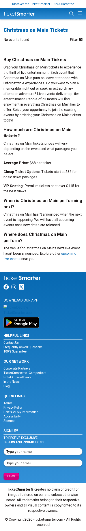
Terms (8, 403)
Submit (11, 476)
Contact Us (11, 342)
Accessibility (12, 416)
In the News (12, 381)
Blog (7, 386)
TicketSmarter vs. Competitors (25, 373)
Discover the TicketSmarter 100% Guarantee (43, 4)
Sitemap (9, 421)
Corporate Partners (17, 368)
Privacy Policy (13, 407)
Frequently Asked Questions (23, 347)
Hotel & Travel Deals (17, 377)
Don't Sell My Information (21, 412)
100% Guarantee (15, 351)
